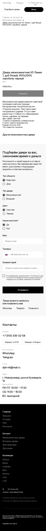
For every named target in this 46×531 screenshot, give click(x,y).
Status (6, 459)
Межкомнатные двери (12, 20)
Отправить (23, 290)
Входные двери (10, 441)
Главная (6, 17)
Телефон (7, 249)
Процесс (7, 415)
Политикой (35, 276)
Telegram (19, 3)
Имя (5, 235)
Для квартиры (9, 444)
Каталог (16, 17)
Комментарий (9, 262)
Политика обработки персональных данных (19, 498)
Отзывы (6, 419)
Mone (5, 463)
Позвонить (33, 308)
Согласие (10, 278)
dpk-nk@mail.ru (11, 367)
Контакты (7, 426)
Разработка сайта (10, 524)
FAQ (4, 423)
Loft (5, 481)
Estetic (6, 473)
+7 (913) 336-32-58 (35, 4)
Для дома (7, 448)
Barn (5, 470)
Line (5, 477)
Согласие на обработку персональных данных (20, 501)
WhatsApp (7, 3)
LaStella (6, 466)
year (5, 489)
